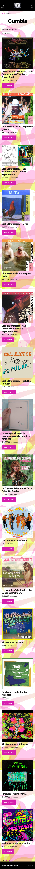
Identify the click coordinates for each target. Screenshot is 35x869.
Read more (8, 85)
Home (3, 13)
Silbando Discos (12, 865)
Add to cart (9, 138)
